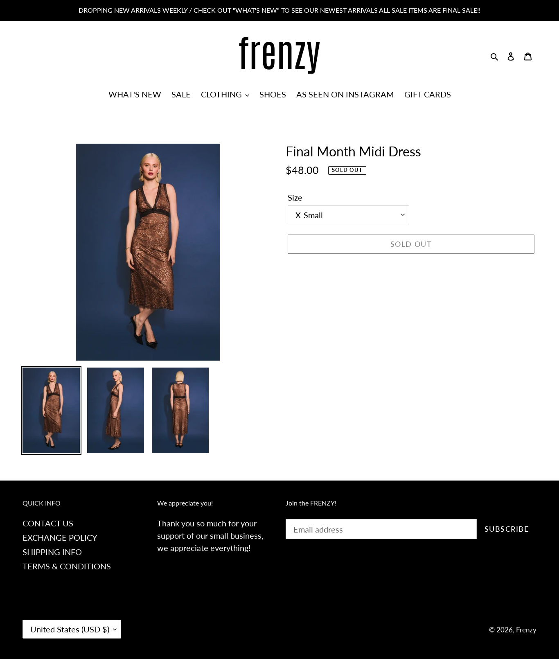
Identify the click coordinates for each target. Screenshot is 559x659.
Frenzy (526, 629)
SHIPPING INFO (52, 552)
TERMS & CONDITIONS (67, 566)
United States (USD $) (69, 629)
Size (295, 197)
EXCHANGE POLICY (60, 537)
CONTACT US (48, 523)
